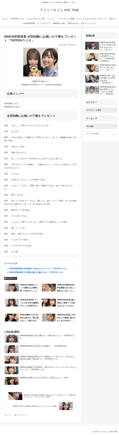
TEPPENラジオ (11, 278)
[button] (114, 133)
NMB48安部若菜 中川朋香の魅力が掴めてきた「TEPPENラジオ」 (36, 272)
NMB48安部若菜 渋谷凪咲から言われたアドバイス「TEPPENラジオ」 (38, 269)
